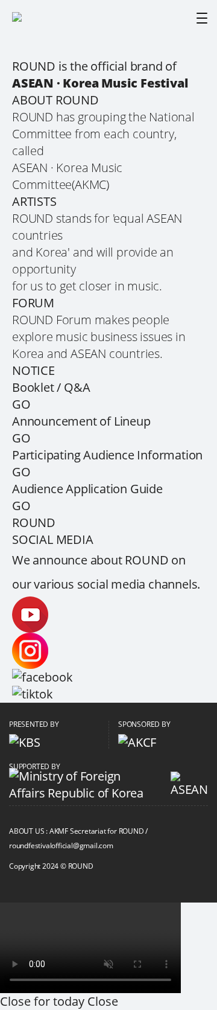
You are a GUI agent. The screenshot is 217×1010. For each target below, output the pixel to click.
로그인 (101, 866)
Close (102, 1001)
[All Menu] (202, 18)
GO (21, 404)
